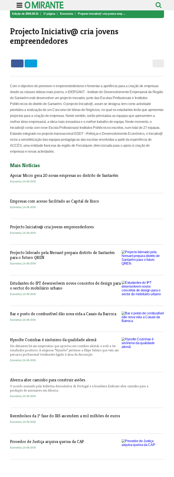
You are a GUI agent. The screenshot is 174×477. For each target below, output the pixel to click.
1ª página (49, 13)
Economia (66, 13)
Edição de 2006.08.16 (25, 13)
